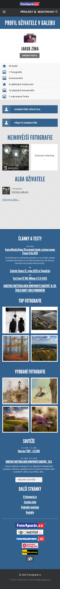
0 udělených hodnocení (21, 84)
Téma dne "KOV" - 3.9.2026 (29, 451)
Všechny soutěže (27, 479)
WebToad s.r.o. (43, 579)
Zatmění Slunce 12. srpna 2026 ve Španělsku (30, 271)
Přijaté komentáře (25, 122)
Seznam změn (30, 502)
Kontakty (30, 512)
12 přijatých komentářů (21, 90)
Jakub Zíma (13, 168)
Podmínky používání (30, 507)
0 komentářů (16, 78)
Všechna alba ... (11, 199)
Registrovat (46, 11)
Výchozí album (20, 192)
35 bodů (13, 65)
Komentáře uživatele (27, 109)
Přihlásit (27, 11)
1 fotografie (15, 72)
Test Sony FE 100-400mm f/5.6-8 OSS (30, 278)
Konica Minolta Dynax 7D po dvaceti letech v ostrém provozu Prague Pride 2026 (30, 251)
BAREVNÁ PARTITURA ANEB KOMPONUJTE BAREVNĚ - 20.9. (29, 461)
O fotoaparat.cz (30, 497)
